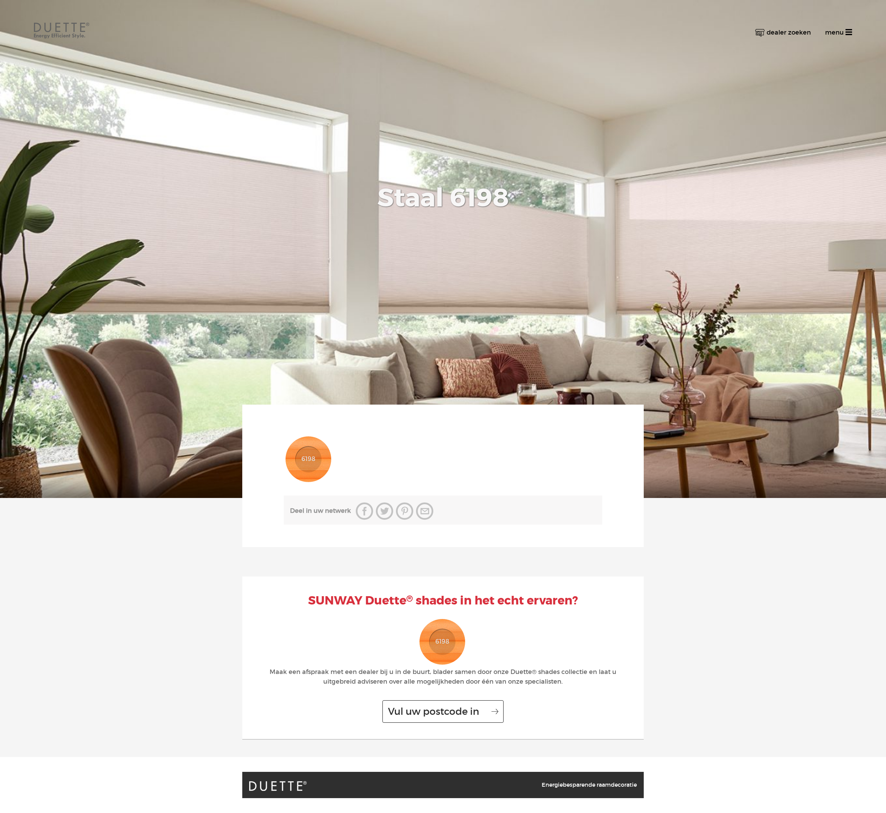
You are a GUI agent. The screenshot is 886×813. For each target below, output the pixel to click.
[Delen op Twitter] (384, 511)
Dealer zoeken (789, 32)
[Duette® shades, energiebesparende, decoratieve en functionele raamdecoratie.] (278, 786)
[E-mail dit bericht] (424, 511)
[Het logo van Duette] (61, 24)
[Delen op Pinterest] (404, 511)
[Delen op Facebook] (364, 511)
